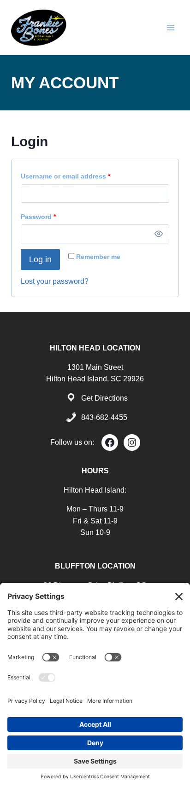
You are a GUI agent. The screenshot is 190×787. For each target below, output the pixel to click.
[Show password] (159, 234)
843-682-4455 (104, 417)
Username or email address (67, 178)
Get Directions (104, 398)
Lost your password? (55, 281)
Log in (40, 259)
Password (40, 219)
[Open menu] (170, 27)
